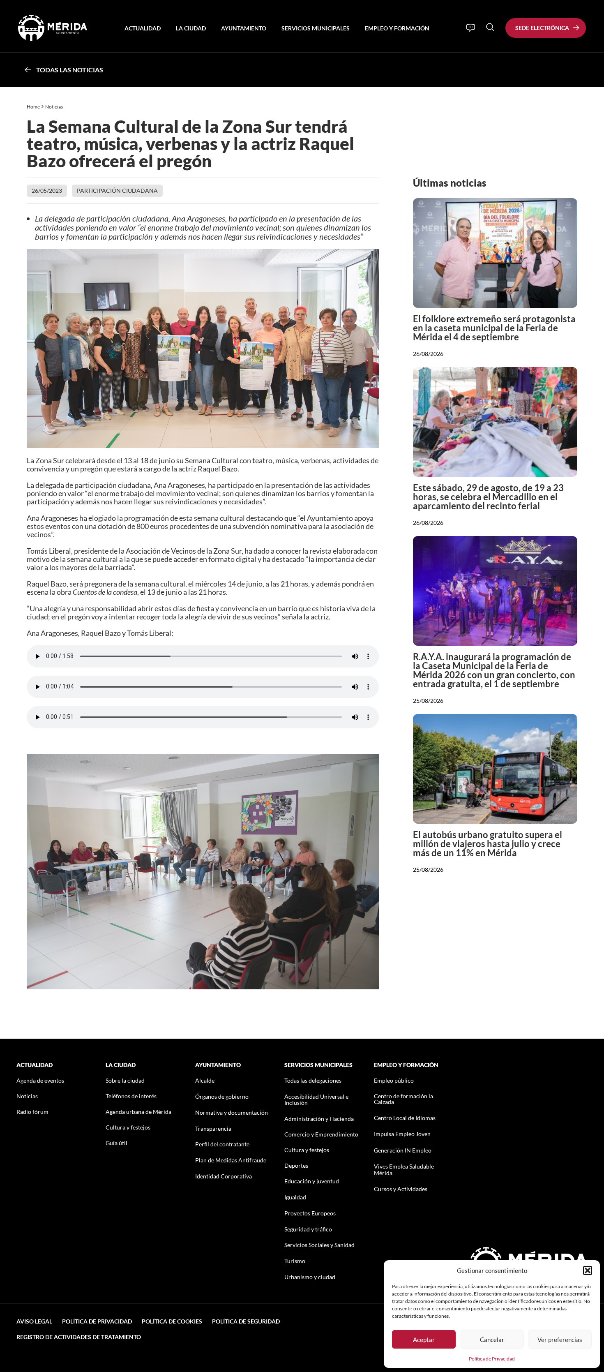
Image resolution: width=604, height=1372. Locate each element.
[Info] (470, 28)
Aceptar (424, 1339)
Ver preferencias (559, 1339)
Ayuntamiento (243, 28)
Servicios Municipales (315, 28)
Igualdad (295, 1197)
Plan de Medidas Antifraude (230, 1160)
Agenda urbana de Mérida (138, 1111)
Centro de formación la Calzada (403, 1099)
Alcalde (204, 1080)
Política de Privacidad (492, 1359)
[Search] (490, 27)
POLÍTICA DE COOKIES (172, 1321)
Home (33, 107)
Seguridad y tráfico (308, 1229)
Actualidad (142, 28)
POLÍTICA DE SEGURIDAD (246, 1321)
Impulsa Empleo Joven (402, 1133)
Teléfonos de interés (131, 1096)
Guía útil (116, 1142)
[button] (587, 1270)
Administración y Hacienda (319, 1118)
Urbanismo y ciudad (309, 1276)
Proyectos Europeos (310, 1213)
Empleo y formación (397, 28)
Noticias (54, 107)
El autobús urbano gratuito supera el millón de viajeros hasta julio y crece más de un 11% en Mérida (487, 843)
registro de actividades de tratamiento (78, 1336)
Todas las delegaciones (312, 1080)
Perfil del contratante (222, 1144)
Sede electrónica (542, 27)
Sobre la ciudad (125, 1080)
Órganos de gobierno (222, 1096)
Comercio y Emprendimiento (321, 1134)
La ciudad (191, 28)
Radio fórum (32, 1111)
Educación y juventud (311, 1181)
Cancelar (492, 1339)
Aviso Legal (34, 1321)
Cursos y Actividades (400, 1188)
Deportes (296, 1165)
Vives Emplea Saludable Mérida (404, 1169)
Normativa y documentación (231, 1112)
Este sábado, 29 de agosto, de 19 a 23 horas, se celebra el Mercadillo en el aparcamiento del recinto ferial (488, 496)
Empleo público (394, 1080)
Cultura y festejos (128, 1127)
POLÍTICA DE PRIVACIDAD (97, 1321)
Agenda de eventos (40, 1080)
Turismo (294, 1260)
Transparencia (213, 1128)
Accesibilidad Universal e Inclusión (316, 1099)
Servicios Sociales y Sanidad (319, 1244)
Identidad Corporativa (223, 1176)
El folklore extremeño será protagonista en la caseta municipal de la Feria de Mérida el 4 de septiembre (494, 327)
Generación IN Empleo (402, 1150)
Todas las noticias (69, 70)
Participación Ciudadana (117, 190)
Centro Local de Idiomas (405, 1117)
